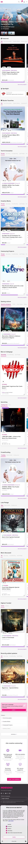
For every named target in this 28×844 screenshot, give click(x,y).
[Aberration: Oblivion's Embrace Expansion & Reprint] (13, 319)
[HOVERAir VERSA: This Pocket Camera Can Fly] (13, 169)
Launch (13, 709)
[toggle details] (24, 81)
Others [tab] (25, 304)
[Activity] (21, 1)
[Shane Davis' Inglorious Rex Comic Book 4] (13, 370)
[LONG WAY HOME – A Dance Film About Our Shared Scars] (13, 420)
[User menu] (24, 2)
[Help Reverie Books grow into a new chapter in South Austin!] (13, 269)
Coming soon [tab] (4, 404)
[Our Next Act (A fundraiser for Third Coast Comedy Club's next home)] (13, 219)
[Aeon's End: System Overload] (13, 520)
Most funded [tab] (9, 455)
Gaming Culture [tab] (24, 41)
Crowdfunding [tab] (15, 153)
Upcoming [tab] (8, 153)
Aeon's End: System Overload (11, 537)
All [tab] (1, 41)
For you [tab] (3, 153)
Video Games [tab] (20, 304)
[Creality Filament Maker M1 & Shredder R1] (13, 118)
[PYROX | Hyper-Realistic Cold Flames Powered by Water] (13, 56)
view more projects (22, 84)
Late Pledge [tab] (22, 153)
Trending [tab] (3, 455)
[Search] (18, 2)
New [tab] (10, 404)
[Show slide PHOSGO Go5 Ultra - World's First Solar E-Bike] (11, 33)
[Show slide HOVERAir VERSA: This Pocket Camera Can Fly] (4, 33)
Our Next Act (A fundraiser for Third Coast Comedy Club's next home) (11, 237)
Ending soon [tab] (16, 455)
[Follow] (3, 382)
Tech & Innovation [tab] (8, 41)
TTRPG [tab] (13, 304)
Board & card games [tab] (6, 304)
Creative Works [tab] (16, 41)
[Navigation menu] (26, 1)
